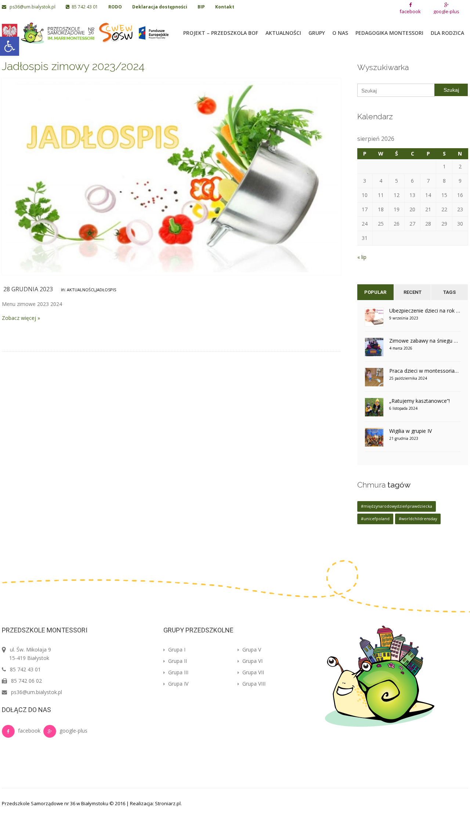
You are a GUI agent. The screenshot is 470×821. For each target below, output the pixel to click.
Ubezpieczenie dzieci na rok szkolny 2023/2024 (425, 310)
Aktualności (283, 32)
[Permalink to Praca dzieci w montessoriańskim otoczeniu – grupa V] (374, 379)
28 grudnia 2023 (28, 289)
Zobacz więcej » (21, 317)
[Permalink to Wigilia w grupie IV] (374, 440)
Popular (375, 292)
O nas (340, 32)
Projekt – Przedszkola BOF (220, 32)
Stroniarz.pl (168, 803)
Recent (413, 292)
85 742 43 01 (83, 7)
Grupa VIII (253, 683)
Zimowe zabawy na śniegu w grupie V (425, 340)
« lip (361, 256)
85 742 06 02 (26, 680)
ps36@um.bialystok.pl (31, 7)
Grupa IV (177, 683)
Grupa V (251, 649)
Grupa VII (252, 672)
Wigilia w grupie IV (410, 431)
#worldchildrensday (418, 518)
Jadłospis (106, 289)
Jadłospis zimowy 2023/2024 (73, 66)
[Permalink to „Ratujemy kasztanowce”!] (374, 410)
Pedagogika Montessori (389, 32)
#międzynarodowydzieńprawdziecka (396, 506)
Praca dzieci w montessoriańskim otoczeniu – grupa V (425, 371)
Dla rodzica (447, 32)
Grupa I (176, 649)
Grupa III (177, 672)
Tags (449, 292)
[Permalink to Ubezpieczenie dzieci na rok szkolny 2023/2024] (374, 319)
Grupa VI (252, 660)
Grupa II (177, 660)
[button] (9, 46)
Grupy (316, 32)
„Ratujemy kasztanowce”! (419, 401)
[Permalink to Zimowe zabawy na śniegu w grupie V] (374, 349)
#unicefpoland (375, 518)
